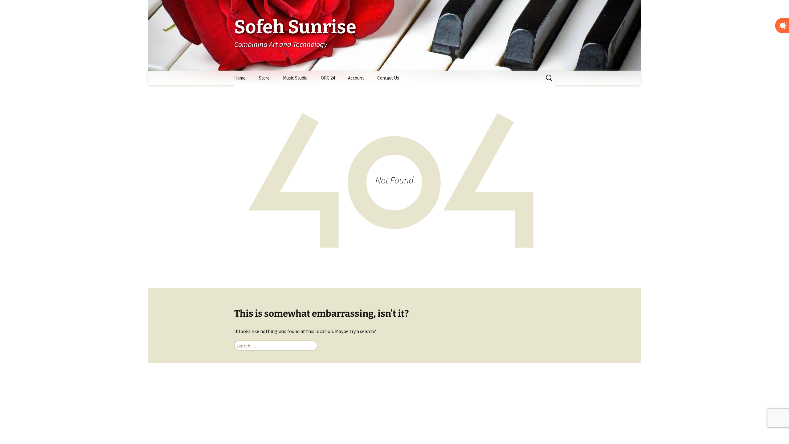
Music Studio (295, 78)
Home (240, 78)
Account (356, 78)
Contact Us (388, 78)
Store (264, 78)
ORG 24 (328, 78)
